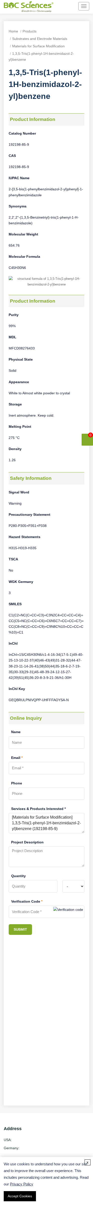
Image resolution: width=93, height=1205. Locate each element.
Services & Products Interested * (38, 809)
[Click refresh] (68, 912)
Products (29, 31)
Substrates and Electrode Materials (39, 39)
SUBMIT (20, 929)
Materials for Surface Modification (38, 46)
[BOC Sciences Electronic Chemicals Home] (28, 7)
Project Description (27, 842)
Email (17, 758)
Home (13, 31)
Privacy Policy (21, 1184)
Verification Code (26, 901)
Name (16, 732)
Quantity (18, 876)
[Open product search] (61, 6)
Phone (16, 783)
